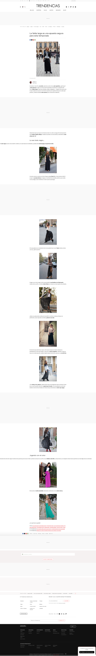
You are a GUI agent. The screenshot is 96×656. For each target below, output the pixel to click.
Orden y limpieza (23, 608)
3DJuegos (30, 631)
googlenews (75, 7)
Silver (31, 604)
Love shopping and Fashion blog (39, 525)
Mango (40, 533)
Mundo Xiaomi (22, 638)
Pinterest (66, 7)
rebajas (28, 26)
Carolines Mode (53, 527)
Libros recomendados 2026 (38, 593)
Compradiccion (63, 634)
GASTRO (51, 10)
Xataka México (22, 645)
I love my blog (60, 527)
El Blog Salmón (72, 631)
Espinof (38, 633)
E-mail (35, 39)
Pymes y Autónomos (71, 634)
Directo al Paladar (48, 631)
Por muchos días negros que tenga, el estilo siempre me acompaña (51, 529)
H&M (47, 533)
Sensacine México (40, 645)
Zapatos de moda (43, 606)
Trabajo (41, 600)
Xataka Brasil (22, 646)
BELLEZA (32, 10)
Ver (48, 559)
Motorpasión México (55, 646)
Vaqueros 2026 (30, 593)
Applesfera (22, 634)
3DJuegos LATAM (31, 645)
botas (21, 606)
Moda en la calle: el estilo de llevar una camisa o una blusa (49, 530)
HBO (43, 26)
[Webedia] (23, 625)
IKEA (46, 26)
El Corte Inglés (36, 26)
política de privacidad (62, 603)
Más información (56, 654)
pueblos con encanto (32, 609)
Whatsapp (58, 26)
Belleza (41, 604)
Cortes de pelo (33, 606)
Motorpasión (55, 631)
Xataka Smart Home (22, 637)
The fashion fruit (40, 527)
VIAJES (45, 10)
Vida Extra (30, 633)
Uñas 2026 (70, 593)
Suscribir (66, 600)
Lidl (40, 26)
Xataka (21, 631)
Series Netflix (65, 593)
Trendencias (63, 631)
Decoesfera (63, 633)
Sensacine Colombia (38, 647)
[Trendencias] (48, 6)
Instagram (73, 7)
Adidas (31, 26)
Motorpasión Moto (56, 633)
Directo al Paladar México (48, 646)
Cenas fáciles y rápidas (47, 593)
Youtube (62, 26)
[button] (34, 81)
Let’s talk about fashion (59, 525)
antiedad (41, 608)
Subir (72, 626)
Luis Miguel (50, 26)
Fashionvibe (46, 527)
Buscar (25, 7)
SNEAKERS (58, 10)
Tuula (64, 527)
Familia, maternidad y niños (33, 601)
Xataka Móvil (22, 633)
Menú (20, 7)
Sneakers (22, 600)
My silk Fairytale (50, 525)
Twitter (31, 39)
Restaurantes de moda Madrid (57, 593)
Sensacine (38, 631)
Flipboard (71, 7)
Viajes (21, 604)
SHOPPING (38, 10)
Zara (44, 533)
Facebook (69, 7)
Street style (35, 533)
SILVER (64, 10)
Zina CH (51, 533)
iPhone (54, 26)
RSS (64, 614)
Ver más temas (23, 613)
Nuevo (23, 7)
